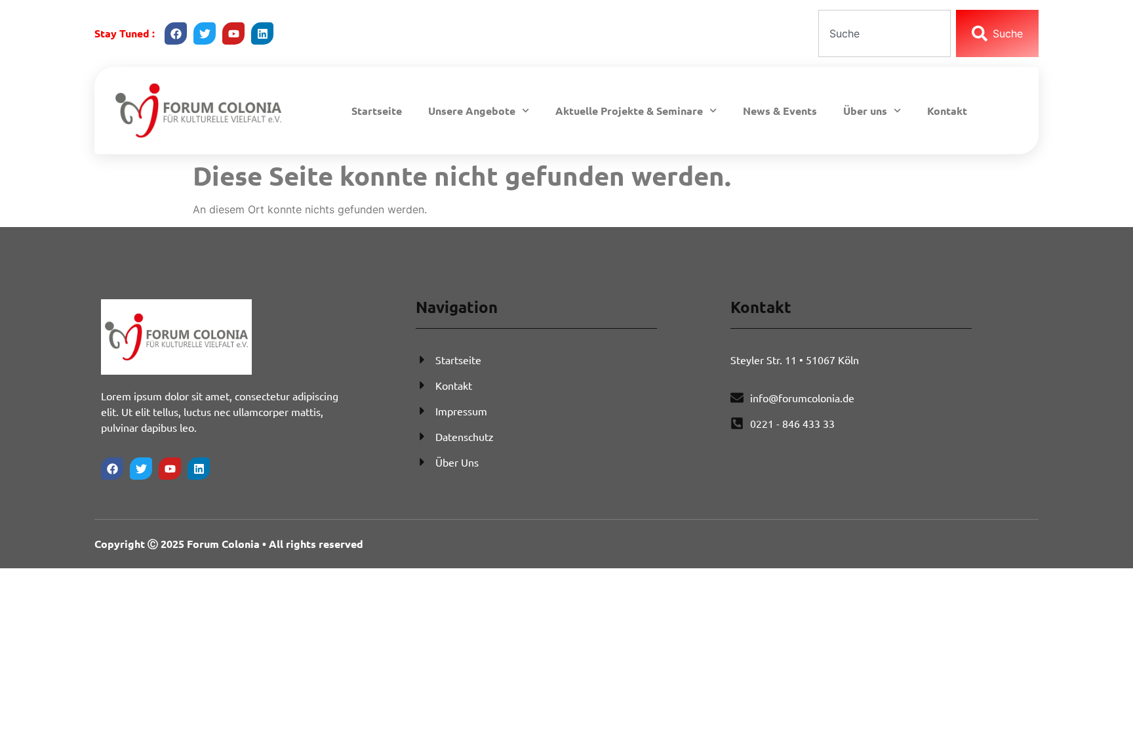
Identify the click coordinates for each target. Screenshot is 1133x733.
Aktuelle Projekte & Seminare (629, 110)
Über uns (865, 110)
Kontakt (947, 110)
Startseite (376, 110)
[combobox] (884, 33)
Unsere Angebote (471, 110)
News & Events (780, 110)
